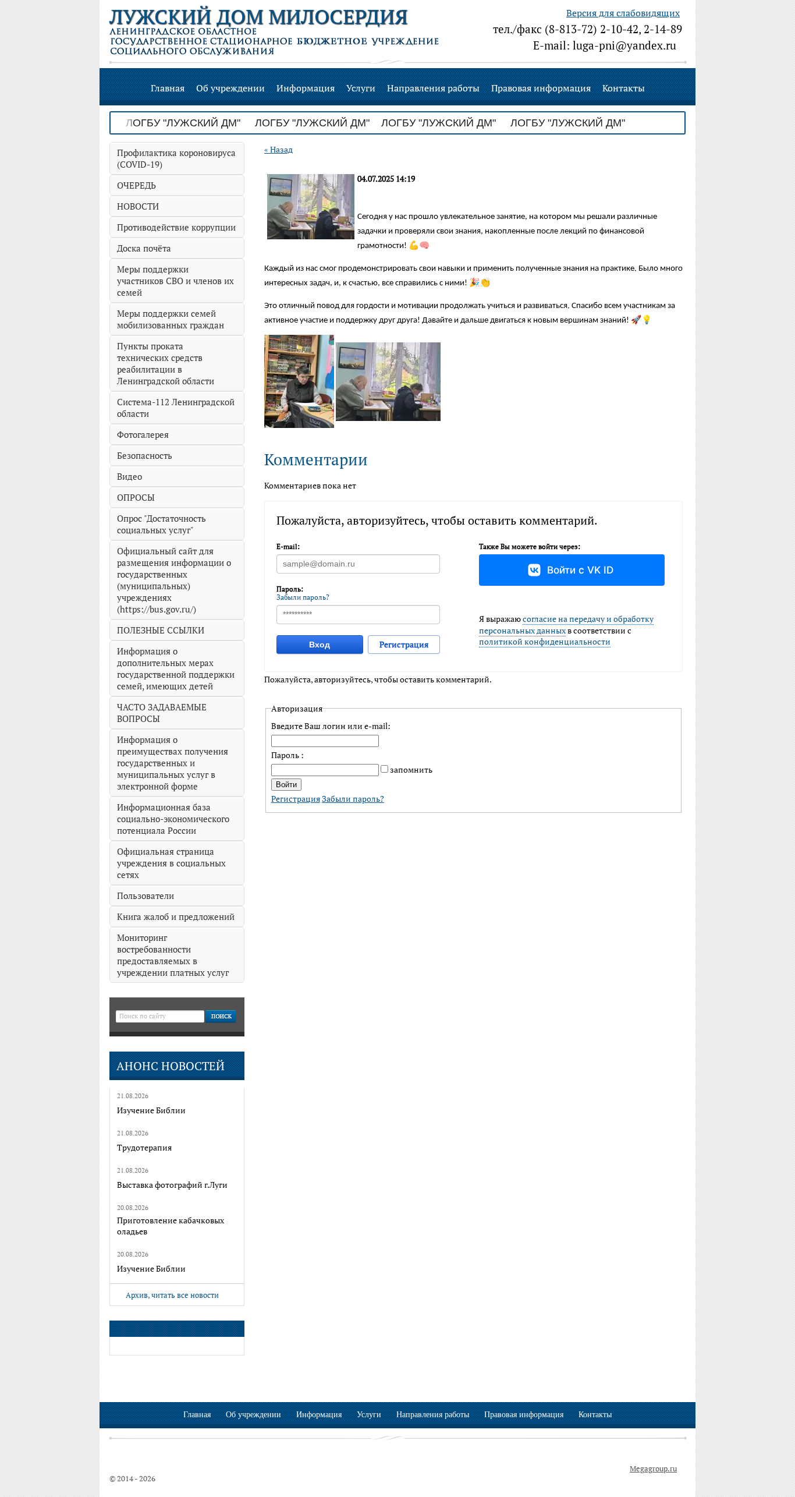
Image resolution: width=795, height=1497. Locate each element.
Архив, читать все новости (172, 1295)
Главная (167, 88)
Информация (305, 88)
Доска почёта (144, 248)
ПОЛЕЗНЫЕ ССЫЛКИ (160, 630)
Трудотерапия (144, 1147)
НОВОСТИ (138, 206)
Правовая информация (541, 88)
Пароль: (289, 588)
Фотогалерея (143, 434)
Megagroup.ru (653, 1468)
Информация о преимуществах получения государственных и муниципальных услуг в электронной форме (172, 763)
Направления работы (433, 88)
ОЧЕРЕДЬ (136, 185)
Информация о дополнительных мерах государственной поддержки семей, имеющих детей (176, 668)
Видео (129, 476)
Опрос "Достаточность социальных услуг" (161, 524)
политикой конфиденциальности (545, 641)
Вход (319, 644)
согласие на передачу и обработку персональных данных (566, 624)
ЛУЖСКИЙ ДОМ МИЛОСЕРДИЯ (258, 16)
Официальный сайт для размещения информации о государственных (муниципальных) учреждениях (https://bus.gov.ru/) (174, 580)
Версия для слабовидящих (623, 12)
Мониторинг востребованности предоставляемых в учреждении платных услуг (173, 955)
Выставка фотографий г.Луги (172, 1184)
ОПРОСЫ (136, 497)
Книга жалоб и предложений (176, 916)
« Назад (278, 149)
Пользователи (145, 895)
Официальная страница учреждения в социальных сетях (171, 862)
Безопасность (144, 455)
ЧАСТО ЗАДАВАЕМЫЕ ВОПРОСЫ (162, 712)
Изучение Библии (151, 1110)
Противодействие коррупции (176, 227)
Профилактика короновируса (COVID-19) (176, 158)
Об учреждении (230, 88)
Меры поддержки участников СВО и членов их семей (175, 280)
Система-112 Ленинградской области (176, 407)
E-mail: (288, 546)
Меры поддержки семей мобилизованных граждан (170, 319)
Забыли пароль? (302, 596)
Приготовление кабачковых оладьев (170, 1226)
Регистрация (403, 644)
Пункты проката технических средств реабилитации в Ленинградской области (165, 363)
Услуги (360, 88)
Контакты (623, 88)
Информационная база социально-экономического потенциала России (173, 818)
